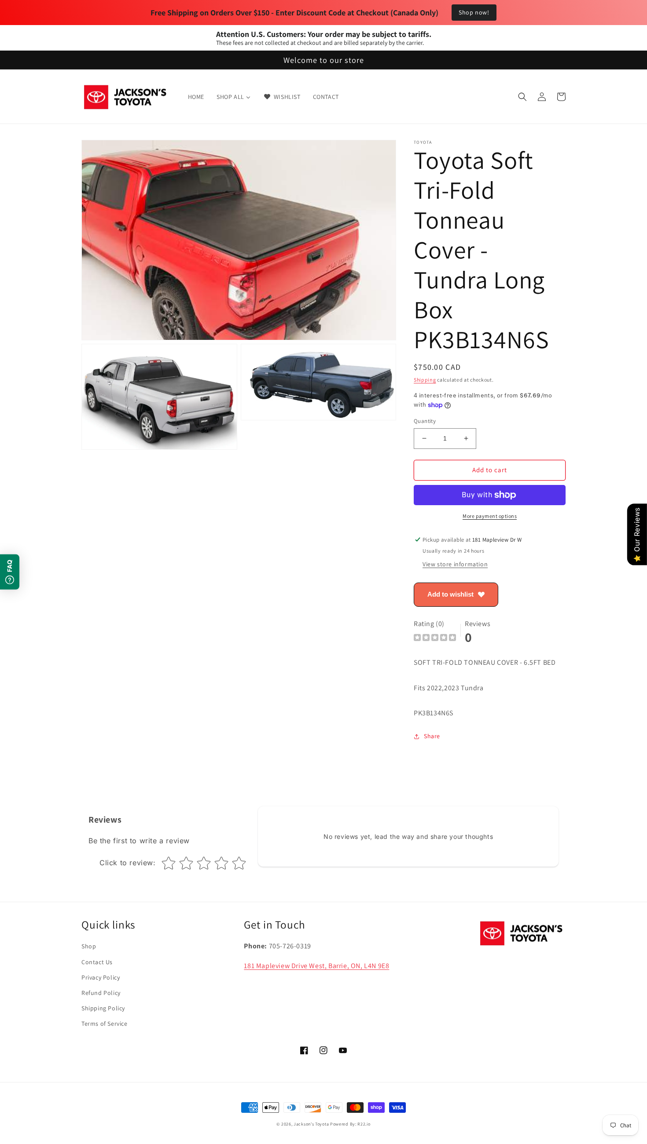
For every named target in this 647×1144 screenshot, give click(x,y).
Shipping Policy (103, 1008)
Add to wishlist (450, 594)
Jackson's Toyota (311, 1124)
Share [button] (432, 736)
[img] (435, 638)
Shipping (425, 379)
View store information (455, 564)
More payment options (490, 516)
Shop (88, 946)
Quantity (425, 421)
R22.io (363, 1124)
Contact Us (97, 962)
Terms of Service (104, 1023)
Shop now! (474, 12)
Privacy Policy (100, 977)
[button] (522, 96)
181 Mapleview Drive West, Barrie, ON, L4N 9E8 (316, 965)
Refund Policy (101, 993)
